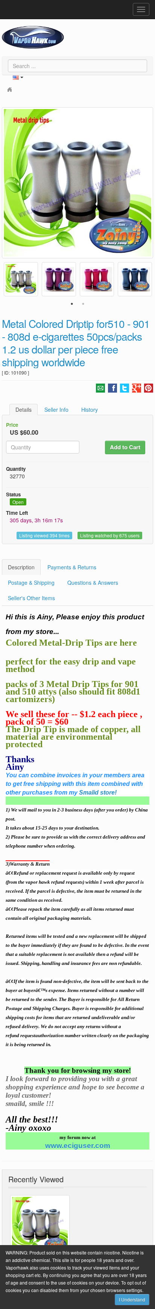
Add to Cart (125, 447)
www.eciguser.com (77, 1146)
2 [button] (83, 304)
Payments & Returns (71, 567)
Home (11, 89)
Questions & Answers (92, 582)
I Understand (132, 1299)
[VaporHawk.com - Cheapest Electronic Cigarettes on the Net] (33, 37)
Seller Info (56, 409)
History (89, 409)
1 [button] (72, 304)
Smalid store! (98, 792)
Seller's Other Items (31, 598)
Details (23, 409)
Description (21, 567)
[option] (77, 182)
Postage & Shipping (31, 582)
